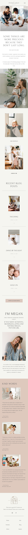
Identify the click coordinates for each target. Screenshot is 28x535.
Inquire (20, 529)
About (7, 529)
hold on (14, 285)
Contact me (14, 173)
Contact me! (19, 507)
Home (7, 520)
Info (20, 520)
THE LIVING (14, 217)
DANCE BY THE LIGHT (14, 251)
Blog (20, 524)
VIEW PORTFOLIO (14, 141)
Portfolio (8, 524)
